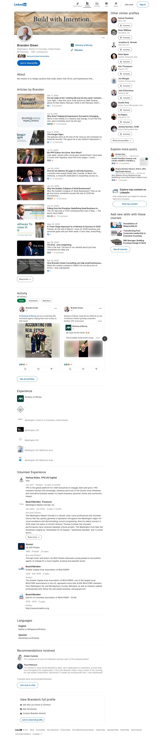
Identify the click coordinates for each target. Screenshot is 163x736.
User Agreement (53, 730)
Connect (126, 25)
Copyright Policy (113, 730)
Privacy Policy (65, 730)
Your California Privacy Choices (83, 730)
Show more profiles (121, 140)
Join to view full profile (32, 720)
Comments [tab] (33, 301)
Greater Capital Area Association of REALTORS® (47, 569)
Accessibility (40, 730)
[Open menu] (103, 37)
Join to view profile (28, 63)
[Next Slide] (104, 338)
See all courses (120, 249)
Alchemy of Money (28, 316)
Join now (129, 4)
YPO (28, 481)
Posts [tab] (21, 301)
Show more (24, 279)
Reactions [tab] (47, 301)
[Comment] (38, 369)
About (32, 730)
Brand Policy (125, 730)
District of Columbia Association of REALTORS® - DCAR (51, 597)
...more (99, 321)
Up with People (32, 547)
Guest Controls (136, 730)
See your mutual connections (38, 56)
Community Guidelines (23, 734)
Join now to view (27, 685)
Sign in (143, 4)
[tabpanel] (61, 337)
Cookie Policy (100, 730)
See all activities (27, 379)
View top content (130, 204)
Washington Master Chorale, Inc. (40, 505)
